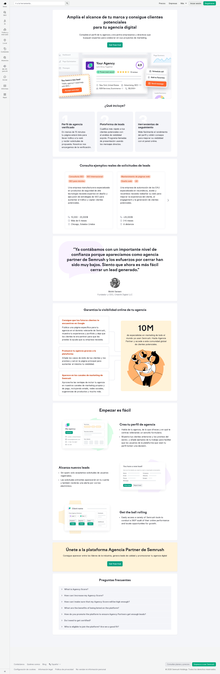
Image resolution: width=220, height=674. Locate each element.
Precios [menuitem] (162, 3)
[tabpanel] (115, 200)
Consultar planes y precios (178, 664)
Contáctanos (19, 664)
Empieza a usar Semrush (204, 664)
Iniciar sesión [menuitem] (195, 3)
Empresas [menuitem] (173, 3)
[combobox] (39, 3)
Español (55, 664)
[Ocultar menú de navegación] (5, 671)
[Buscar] (67, 3)
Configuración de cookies (25, 669)
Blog (44, 664)
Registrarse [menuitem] (209, 3)
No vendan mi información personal (91, 669)
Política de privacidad (64, 669)
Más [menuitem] (182, 3)
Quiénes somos (33, 664)
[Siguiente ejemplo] (168, 200)
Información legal (45, 669)
